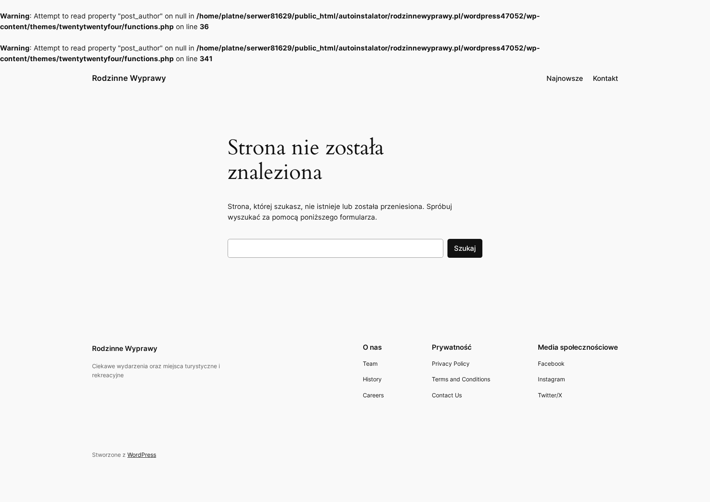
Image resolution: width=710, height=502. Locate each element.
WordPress (141, 454)
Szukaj (465, 248)
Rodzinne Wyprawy (129, 78)
